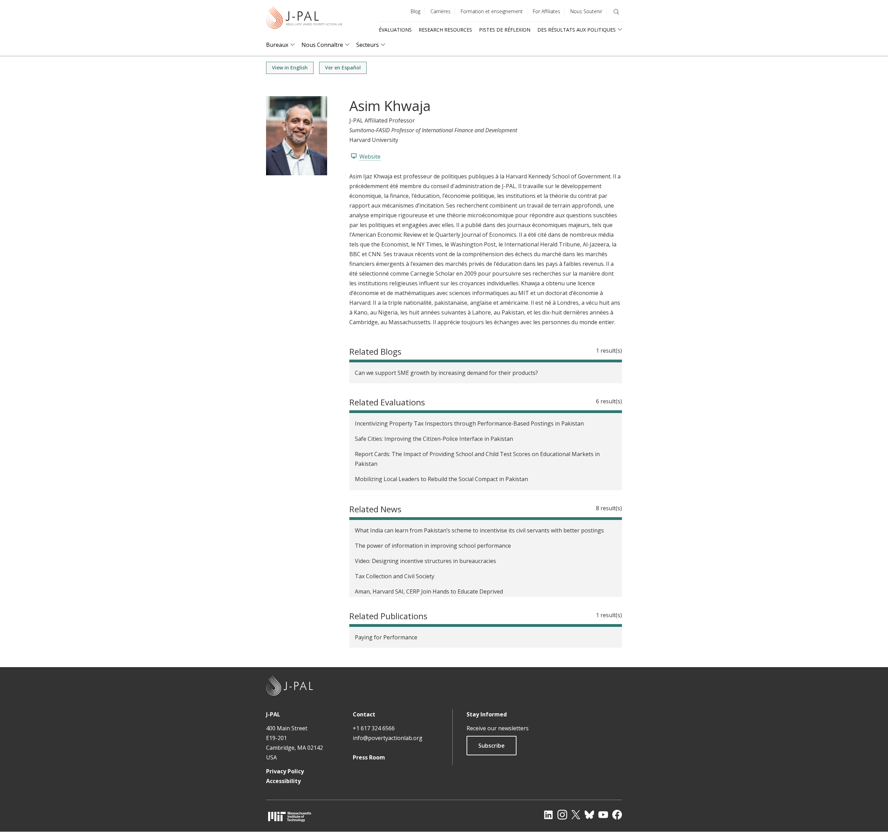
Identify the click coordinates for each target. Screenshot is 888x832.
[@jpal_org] (562, 815)
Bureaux (277, 45)
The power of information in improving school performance (433, 545)
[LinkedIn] (548, 815)
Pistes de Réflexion (504, 29)
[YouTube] (603, 815)
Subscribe (491, 745)
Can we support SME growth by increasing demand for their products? (446, 373)
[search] (616, 12)
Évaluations (395, 29)
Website (370, 156)
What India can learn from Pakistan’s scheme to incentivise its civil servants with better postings (479, 530)
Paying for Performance (386, 637)
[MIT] (289, 816)
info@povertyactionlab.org (387, 738)
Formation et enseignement (492, 11)
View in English (290, 67)
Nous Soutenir (586, 11)
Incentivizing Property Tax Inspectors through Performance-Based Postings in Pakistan (469, 423)
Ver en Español (343, 67)
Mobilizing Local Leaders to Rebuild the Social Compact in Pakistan (441, 479)
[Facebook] (617, 815)
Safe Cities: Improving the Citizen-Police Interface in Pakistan (434, 439)
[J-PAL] (304, 19)
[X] (575, 814)
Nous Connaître (322, 45)
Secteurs (367, 45)
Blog (415, 11)
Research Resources (445, 29)
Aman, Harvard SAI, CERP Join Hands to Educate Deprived (429, 591)
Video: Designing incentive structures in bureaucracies (425, 561)
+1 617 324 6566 (374, 728)
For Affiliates (546, 11)
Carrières (440, 11)
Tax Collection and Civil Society (394, 576)
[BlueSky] (589, 815)
